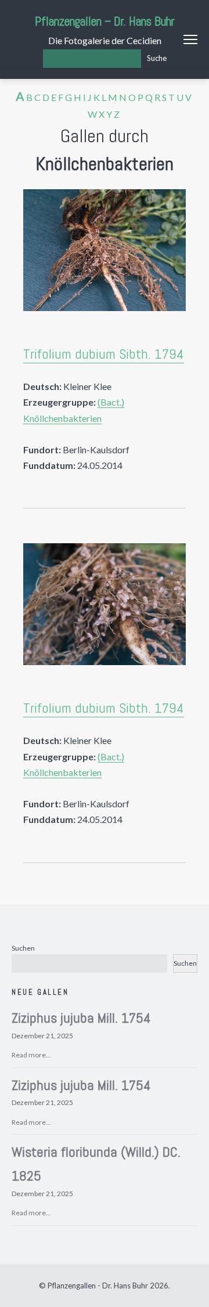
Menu (190, 39)
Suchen (23, 948)
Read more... (31, 1054)
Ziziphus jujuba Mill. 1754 (81, 1018)
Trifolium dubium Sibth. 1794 (103, 354)
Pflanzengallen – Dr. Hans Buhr (105, 21)
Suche (157, 58)
